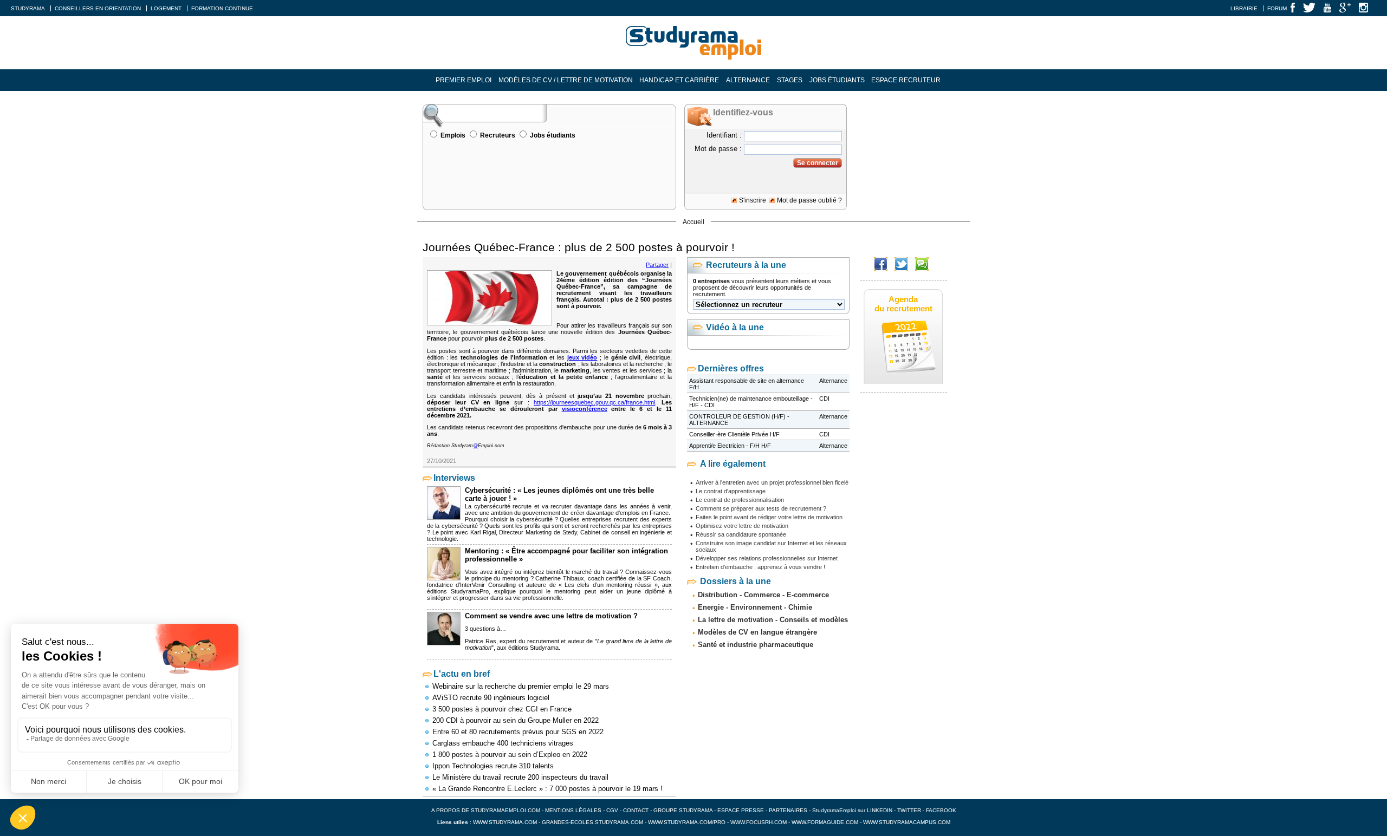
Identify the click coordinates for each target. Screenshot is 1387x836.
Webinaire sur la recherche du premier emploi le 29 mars (520, 686)
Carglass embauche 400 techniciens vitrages (502, 743)
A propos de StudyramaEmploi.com (485, 810)
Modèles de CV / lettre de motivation (565, 80)
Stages (789, 80)
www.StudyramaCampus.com (906, 822)
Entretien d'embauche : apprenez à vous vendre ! (760, 567)
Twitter (910, 810)
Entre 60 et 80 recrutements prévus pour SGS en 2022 (518, 732)
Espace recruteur (906, 80)
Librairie (1244, 8)
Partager (657, 265)
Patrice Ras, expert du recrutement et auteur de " (531, 641)
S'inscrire (752, 200)
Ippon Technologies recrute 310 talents (493, 766)
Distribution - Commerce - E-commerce (763, 595)
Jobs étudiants (837, 80)
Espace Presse (740, 810)
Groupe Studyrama (682, 810)
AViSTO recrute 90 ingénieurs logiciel (490, 698)
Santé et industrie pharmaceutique (755, 645)
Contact (636, 810)
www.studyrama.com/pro (686, 822)
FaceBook (941, 810)
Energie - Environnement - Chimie (755, 607)
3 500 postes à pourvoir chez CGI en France (502, 709)
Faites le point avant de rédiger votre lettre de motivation (769, 517)
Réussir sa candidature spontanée (741, 534)
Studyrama (28, 8)
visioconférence (584, 409)
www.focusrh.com (758, 822)
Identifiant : (724, 135)
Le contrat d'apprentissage (731, 491)
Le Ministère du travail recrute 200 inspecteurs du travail (520, 777)
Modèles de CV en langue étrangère (757, 632)
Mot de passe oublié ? (809, 200)
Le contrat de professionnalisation (740, 500)
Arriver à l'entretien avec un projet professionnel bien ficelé (772, 482)
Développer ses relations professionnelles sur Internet (767, 558)
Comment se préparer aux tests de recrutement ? (761, 508)
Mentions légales (573, 810)
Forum (1277, 8)
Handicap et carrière (679, 80)
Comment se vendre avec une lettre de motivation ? (551, 616)
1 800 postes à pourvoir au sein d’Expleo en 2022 (509, 754)
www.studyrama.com (505, 822)
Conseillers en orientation (98, 8)
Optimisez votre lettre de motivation (742, 525)
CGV (612, 810)
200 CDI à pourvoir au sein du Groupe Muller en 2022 (515, 720)
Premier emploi (463, 80)
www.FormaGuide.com (825, 822)
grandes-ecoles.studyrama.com (592, 822)
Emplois (453, 135)
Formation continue (222, 8)
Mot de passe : (718, 149)
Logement (166, 8)
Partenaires (788, 810)
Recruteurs (497, 135)
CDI (824, 398)
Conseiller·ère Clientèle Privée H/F (734, 434)
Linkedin (879, 810)
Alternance (748, 80)
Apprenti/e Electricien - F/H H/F (730, 445)
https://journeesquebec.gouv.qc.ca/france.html (594, 402)
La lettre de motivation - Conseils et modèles (773, 620)
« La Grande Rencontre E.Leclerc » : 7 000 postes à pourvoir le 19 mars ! (547, 789)
